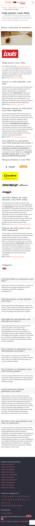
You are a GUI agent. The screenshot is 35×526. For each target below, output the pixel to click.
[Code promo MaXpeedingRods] (23, 185)
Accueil (4, 7)
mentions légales (6, 521)
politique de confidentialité (20, 521)
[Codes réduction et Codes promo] (15, 2)
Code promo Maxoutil (7, 482)
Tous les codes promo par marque (11, 505)
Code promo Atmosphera (9, 480)
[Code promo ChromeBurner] (7, 192)
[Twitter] (30, 516)
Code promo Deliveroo (8, 469)
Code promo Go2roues (17, 256)
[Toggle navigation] (32, 2)
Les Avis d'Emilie (7, 513)
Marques (21, 7)
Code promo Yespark (7, 485)
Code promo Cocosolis (8, 487)
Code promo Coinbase (8, 472)
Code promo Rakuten (7, 477)
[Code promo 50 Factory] (10, 185)
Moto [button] (4, 268)
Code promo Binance (7, 464)
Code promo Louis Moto (11, 9)
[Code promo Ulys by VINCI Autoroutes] (23, 166)
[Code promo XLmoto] (10, 176)
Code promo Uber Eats (8, 467)
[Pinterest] (2, 519)
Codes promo (12, 7)
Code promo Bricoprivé (17, 104)
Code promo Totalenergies (9, 474)
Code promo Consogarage (18, 137)
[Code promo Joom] (10, 166)
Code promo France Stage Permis (20, 224)
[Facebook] (27, 516)
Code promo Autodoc (16, 78)
